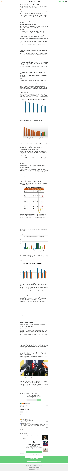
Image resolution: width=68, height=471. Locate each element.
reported (30, 45)
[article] (34, 437)
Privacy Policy (40, 454)
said (23, 319)
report (37, 94)
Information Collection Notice (33, 454)
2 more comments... (22, 429)
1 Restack (28, 403)
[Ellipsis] (48, 419)
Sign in (66, 1)
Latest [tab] (22, 433)
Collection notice (39, 465)
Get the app (37, 467)
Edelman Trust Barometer (39, 15)
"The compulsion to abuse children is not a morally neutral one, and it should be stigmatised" (30, 437)
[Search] (56, 1)
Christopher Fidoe (23, 419)
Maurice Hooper (23, 423)
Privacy (34, 465)
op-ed (42, 45)
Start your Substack (32, 467)
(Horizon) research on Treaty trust (32, 62)
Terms (36, 465)
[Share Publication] (58, 1)
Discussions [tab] (25, 433)
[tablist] (23, 412)
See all (21, 453)
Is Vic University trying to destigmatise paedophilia (29, 435)
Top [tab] (20, 433)
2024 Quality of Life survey (32, 31)
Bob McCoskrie (24, 438)
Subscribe (61, 1)
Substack (30, 469)
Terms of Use (37, 453)
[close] (41, 441)
